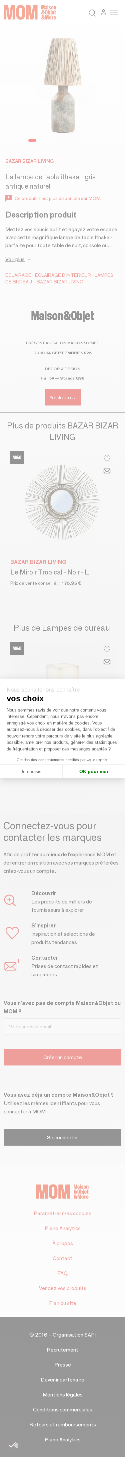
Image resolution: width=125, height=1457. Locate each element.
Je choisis (31, 771)
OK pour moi (93, 771)
